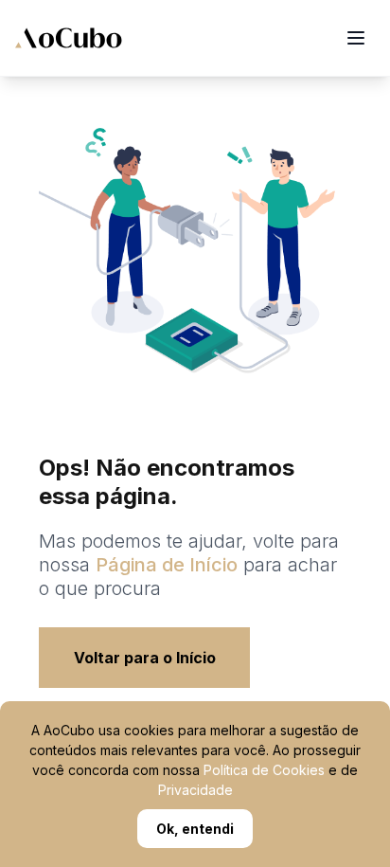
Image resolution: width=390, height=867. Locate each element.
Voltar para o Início (145, 657)
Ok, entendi (195, 829)
